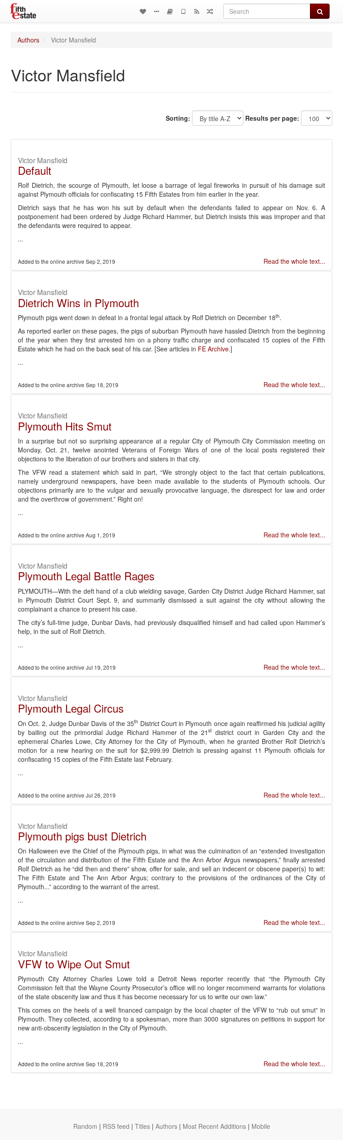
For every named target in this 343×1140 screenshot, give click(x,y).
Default (34, 170)
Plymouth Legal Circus (71, 708)
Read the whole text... (294, 261)
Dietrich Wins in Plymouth (78, 302)
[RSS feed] (196, 11)
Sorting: (178, 118)
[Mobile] (183, 11)
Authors (28, 39)
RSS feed (116, 1126)
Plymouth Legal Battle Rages (86, 575)
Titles (142, 1126)
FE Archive (213, 348)
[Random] (210, 11)
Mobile (260, 1126)
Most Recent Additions (214, 1126)
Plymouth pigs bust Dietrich (82, 836)
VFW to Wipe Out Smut (74, 963)
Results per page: (272, 118)
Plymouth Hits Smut (65, 426)
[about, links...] (156, 11)
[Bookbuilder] (169, 11)
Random (85, 1126)
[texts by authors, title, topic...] (143, 11)
